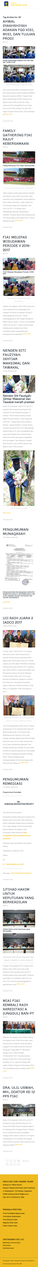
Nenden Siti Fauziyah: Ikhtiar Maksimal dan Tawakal (16, 358)
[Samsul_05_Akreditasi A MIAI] (19, 1027)
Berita (5, 42)
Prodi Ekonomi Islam (10, 1220)
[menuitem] (28, 4)
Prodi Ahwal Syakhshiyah (12, 1216)
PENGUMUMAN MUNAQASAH (16, 531)
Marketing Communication (11, 1243)
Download (6, 602)
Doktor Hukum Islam (10, 1226)
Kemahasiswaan (8, 1248)
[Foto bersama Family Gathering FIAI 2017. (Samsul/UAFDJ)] (19, 157)
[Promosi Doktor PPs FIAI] (19, 1110)
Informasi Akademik (10, 537)
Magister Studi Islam (10, 1223)
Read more (8, 114)
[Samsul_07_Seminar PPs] (19, 918)
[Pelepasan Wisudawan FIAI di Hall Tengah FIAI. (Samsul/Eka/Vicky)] (19, 264)
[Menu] (32, 4)
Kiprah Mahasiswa (10, 371)
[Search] (28, 4)
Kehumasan (7, 1245)
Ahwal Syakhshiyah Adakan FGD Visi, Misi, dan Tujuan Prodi (19, 29)
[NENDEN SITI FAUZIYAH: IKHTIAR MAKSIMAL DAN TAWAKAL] (19, 384)
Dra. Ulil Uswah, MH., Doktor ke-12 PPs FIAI (19, 1091)
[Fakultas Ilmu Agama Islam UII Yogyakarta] (16, 4)
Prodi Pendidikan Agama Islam (14, 1213)
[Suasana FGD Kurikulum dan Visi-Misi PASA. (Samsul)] (19, 52)
